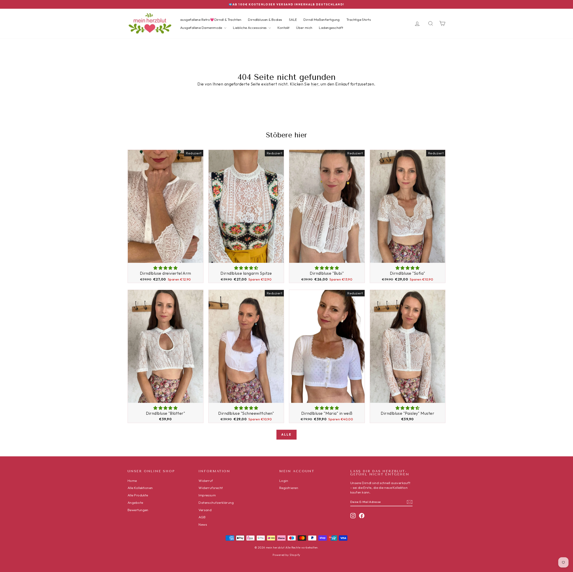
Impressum (207, 495)
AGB (202, 517)
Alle (286, 434)
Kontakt (283, 28)
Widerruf (206, 480)
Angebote (135, 502)
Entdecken (165, 258)
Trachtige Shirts (358, 19)
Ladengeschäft (331, 28)
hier (314, 84)
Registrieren (288, 488)
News (203, 524)
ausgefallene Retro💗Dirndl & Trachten (210, 19)
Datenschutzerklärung (216, 502)
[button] (165, 267)
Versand (205, 510)
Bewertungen (138, 510)
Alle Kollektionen (140, 488)
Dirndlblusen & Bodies (265, 19)
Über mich (304, 28)
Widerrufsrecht (211, 488)
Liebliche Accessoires (250, 28)
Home (132, 480)
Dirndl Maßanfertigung (322, 19)
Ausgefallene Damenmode (201, 28)
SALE (293, 19)
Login (283, 480)
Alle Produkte (138, 495)
